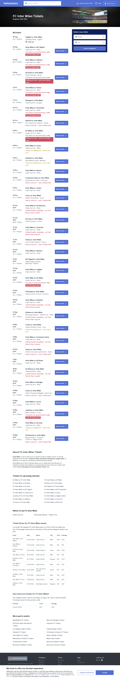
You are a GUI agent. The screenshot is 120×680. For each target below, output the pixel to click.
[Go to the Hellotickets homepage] (11, 3)
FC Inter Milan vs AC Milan (53, 480)
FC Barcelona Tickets (20, 642)
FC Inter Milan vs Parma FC (53, 502)
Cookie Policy (37, 674)
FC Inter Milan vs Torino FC (53, 499)
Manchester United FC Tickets (23, 638)
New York (61, 660)
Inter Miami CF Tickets (20, 635)
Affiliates (41, 665)
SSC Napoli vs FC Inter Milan (54, 486)
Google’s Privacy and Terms (52, 674)
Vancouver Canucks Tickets (56, 645)
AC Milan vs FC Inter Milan (21, 480)
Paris (59, 665)
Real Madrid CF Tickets (21, 620)
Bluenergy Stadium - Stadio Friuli (45, 515)
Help (78, 660)
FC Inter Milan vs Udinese (21, 499)
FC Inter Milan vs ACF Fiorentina (55, 489)
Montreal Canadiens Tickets (22, 645)
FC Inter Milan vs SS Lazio (21, 486)
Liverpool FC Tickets (54, 623)
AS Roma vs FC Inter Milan (53, 483)
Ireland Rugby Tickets (54, 629)
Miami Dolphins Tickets (54, 635)
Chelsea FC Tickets (19, 632)
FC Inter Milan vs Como (52, 493)
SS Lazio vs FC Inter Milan (21, 502)
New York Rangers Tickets (55, 620)
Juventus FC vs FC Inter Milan (23, 496)
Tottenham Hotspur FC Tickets (57, 632)
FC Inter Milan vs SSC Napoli (22, 489)
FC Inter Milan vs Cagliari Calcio (55, 496)
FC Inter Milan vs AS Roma (21, 483)
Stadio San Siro (18, 515)
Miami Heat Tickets (53, 638)
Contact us (80, 662)
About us (42, 660)
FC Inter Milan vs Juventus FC (23, 493)
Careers (41, 662)
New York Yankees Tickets (55, 642)
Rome (60, 662)
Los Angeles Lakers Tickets (22, 629)
